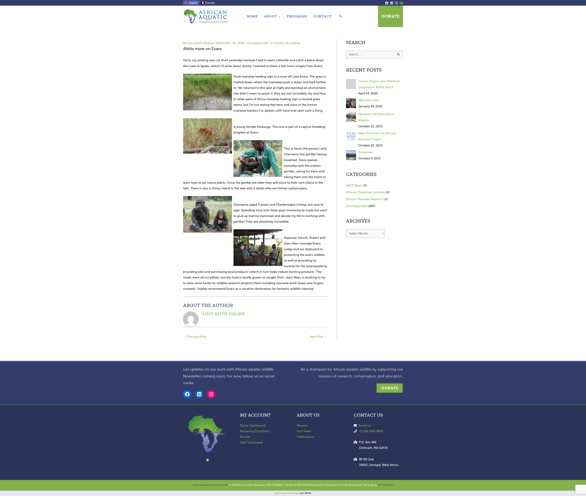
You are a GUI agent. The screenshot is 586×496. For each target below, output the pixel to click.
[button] (279, 16)
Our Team (304, 431)
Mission (302, 425)
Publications (306, 437)
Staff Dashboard (251, 442)
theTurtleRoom (385, 485)
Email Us (365, 425)
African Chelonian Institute (365, 192)
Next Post (318, 336)
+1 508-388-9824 (371, 431)
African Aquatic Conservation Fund (210, 485)
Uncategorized (257, 43)
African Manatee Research (364, 199)
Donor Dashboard (252, 425)
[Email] (401, 3)
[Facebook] (386, 3)
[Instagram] (396, 3)
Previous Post (194, 336)
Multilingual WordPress (287, 493)
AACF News (354, 185)
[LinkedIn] (391, 3)
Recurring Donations (255, 431)
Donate (245, 437)
